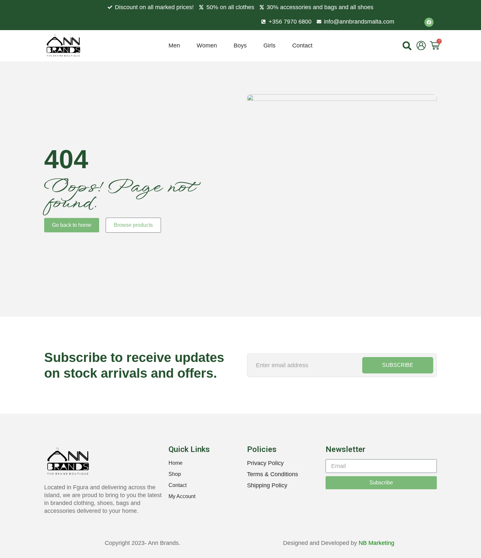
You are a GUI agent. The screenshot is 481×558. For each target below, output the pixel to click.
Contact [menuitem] (302, 45)
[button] (407, 46)
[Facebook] (429, 22)
